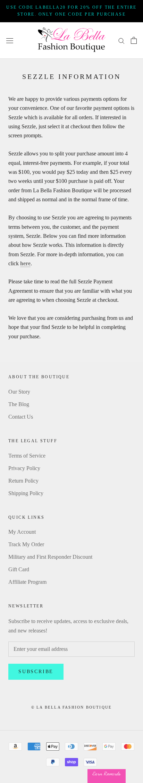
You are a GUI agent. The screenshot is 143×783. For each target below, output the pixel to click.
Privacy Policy (24, 468)
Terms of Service (26, 456)
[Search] (121, 40)
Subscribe (35, 671)
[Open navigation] (9, 40)
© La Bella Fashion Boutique (71, 707)
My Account (22, 532)
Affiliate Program (27, 582)
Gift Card (18, 569)
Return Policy (23, 481)
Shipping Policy (25, 493)
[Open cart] (134, 40)
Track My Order (26, 544)
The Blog (18, 404)
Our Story (19, 392)
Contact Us (20, 417)
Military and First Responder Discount (50, 557)
